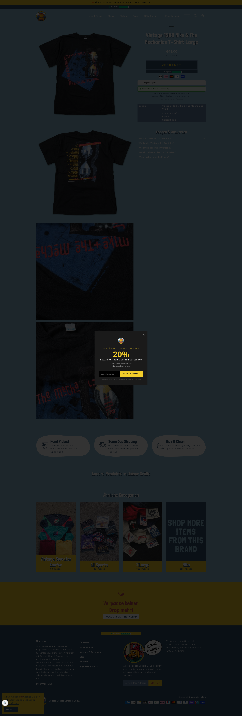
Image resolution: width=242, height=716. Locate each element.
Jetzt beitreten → (131, 374)
